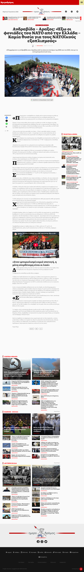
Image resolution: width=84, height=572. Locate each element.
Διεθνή (41, 552)
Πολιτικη (46, 25)
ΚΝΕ (36, 328)
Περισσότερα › (78, 21)
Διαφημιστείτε (63, 562)
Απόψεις (16, 552)
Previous (3, 18)
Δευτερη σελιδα (10, 463)
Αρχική (9, 552)
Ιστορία (66, 552)
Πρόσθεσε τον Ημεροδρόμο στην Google (43, 99)
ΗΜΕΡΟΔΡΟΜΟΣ (40, 45)
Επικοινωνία (53, 562)
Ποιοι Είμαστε (21, 562)
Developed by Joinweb (76, 568)
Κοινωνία (49, 552)
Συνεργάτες (43, 557)
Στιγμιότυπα (74, 552)
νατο (41, 328)
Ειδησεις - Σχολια (39, 25)
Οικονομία (33, 552)
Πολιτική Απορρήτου (42, 562)
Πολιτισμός (57, 552)
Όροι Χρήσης (31, 562)
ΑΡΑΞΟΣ (31, 328)
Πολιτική (25, 552)
